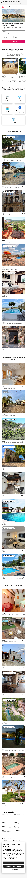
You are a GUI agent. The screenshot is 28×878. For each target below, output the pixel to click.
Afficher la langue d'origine (16, 3)
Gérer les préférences (13, 869)
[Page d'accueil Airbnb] (3, 7)
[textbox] (7, 37)
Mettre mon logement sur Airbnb (17, 6)
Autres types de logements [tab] (20, 814)
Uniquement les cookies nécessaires (13, 866)
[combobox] (13, 33)
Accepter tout (13, 862)
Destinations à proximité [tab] (7, 814)
